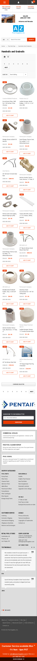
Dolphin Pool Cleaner (24, 479)
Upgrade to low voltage (24, 488)
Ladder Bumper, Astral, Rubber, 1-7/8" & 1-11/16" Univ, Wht (27, 103)
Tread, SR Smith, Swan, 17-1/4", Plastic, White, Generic (26, 215)
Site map (22, 620)
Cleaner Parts (5, 481)
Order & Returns (29, 623)
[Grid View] (4, 57)
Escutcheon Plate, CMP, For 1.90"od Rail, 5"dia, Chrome (9, 103)
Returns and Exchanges (8, 525)
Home (3, 46)
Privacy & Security (23, 515)
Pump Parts (5, 476)
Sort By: (5, 74)
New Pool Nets (22, 481)
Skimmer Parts (6, 484)
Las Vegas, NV (6, 541)
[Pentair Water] (18, 404)
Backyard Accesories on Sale (26, 504)
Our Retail (31, 7)
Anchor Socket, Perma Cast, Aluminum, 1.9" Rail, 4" (10, 329)
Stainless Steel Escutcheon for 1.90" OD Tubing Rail (27, 291)
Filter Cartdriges (6, 493)
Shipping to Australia (7, 523)
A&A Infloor (5, 486)
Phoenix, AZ (5, 538)
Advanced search (17, 623)
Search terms (6, 623)
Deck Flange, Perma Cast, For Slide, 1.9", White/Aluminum (10, 253)
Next (6, 67)
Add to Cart (10, 115)
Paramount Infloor (7, 488)
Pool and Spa (11, 46)
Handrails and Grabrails (25, 46)
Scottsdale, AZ (6, 536)
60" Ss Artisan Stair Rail (9, 362)
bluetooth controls (23, 486)
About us (4, 620)
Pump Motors (5, 491)
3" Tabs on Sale (22, 499)
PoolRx (20, 476)
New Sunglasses (23, 484)
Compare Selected (18, 384)
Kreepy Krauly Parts (7, 498)
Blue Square (5, 496)
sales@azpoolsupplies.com (18, 654)
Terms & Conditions (24, 518)
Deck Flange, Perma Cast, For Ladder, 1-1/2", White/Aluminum (27, 141)
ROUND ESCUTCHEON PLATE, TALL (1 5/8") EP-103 (9, 291)
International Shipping (8, 520)
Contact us (21, 523)
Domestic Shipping (7, 518)
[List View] (8, 57)
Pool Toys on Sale (23, 502)
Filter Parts (5, 479)
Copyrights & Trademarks (25, 520)
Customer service (13, 620)
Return (18, 7)
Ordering (4, 515)
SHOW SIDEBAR (18, 659)
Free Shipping (6, 8)
